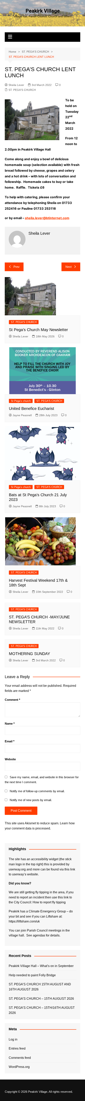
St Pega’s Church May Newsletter (38, 330)
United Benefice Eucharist (31, 408)
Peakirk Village (43, 11)
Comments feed (20, 1057)
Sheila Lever (16, 85)
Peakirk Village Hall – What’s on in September (41, 966)
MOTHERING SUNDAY (29, 653)
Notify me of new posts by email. (31, 800)
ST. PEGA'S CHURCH (22, 89)
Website (10, 759)
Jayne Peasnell (22, 415)
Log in (13, 1039)
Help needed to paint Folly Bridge (32, 975)
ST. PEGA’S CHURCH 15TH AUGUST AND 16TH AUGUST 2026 (40, 987)
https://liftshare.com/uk (24, 921)
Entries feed (17, 1048)
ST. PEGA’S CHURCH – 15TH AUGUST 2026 (41, 998)
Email (9, 741)
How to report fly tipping (49, 902)
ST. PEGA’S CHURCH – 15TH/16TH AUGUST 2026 (42, 1010)
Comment (12, 699)
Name (10, 723)
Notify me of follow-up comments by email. (37, 791)
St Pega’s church (21, 400)
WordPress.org (19, 1066)
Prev (16, 266)
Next (68, 266)
